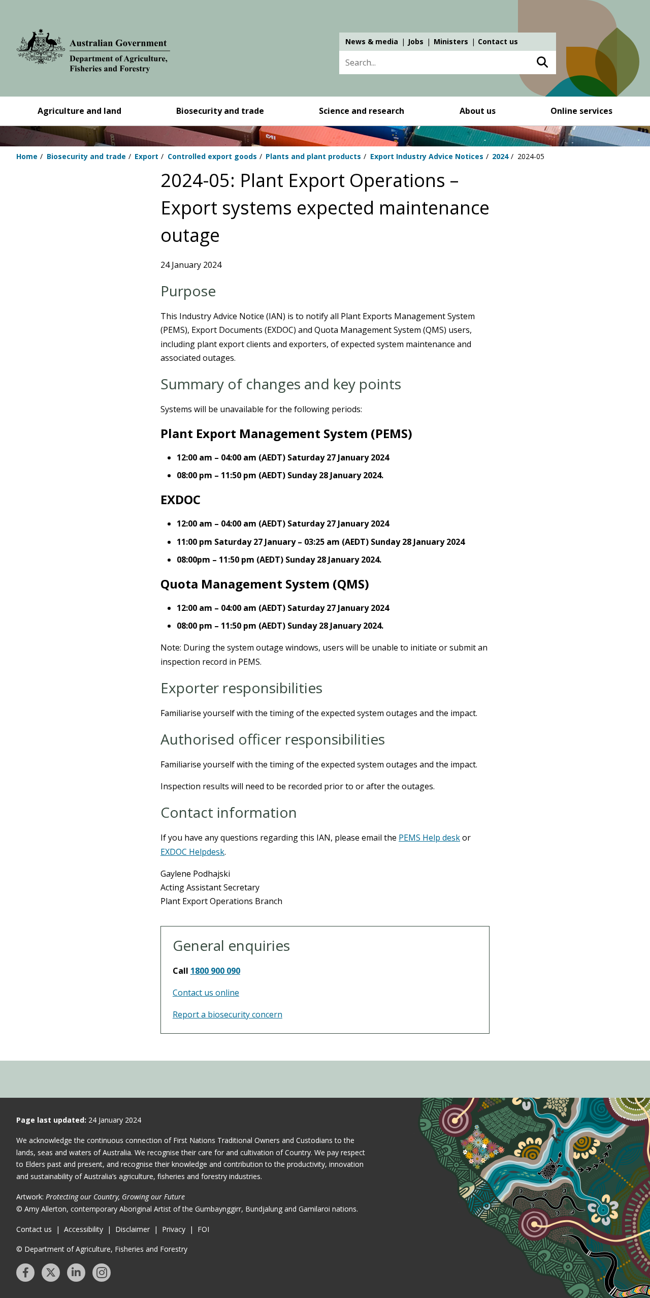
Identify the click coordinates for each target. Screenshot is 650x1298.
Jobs (416, 41)
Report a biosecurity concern (227, 1014)
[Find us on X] (51, 1272)
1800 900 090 (215, 970)
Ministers (451, 41)
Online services (581, 110)
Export (146, 156)
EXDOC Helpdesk (192, 851)
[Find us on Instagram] (101, 1272)
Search (542, 62)
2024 (500, 156)
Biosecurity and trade (220, 110)
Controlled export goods (212, 156)
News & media (371, 41)
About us (478, 110)
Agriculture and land (79, 110)
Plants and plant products (313, 156)
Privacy (173, 1229)
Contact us (498, 41)
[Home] (93, 53)
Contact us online (206, 992)
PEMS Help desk (429, 837)
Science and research (361, 110)
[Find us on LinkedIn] (76, 1272)
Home (27, 156)
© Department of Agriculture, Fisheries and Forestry (101, 1249)
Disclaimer (132, 1229)
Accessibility (83, 1229)
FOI (203, 1229)
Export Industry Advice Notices (426, 156)
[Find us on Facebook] (25, 1272)
